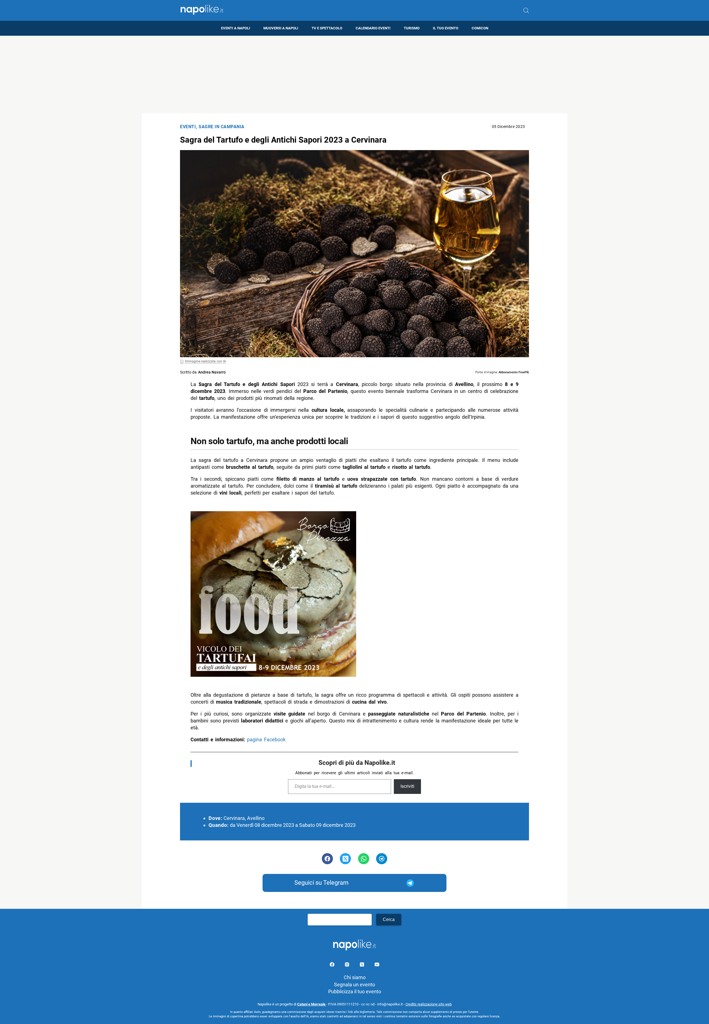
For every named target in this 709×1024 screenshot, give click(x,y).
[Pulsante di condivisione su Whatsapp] (363, 858)
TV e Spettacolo (327, 28)
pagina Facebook (266, 739)
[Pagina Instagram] (347, 965)
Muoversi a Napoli (280, 28)
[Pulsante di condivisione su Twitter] (345, 858)
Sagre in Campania (222, 126)
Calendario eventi (373, 28)
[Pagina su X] (362, 965)
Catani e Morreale (311, 1004)
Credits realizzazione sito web (428, 1004)
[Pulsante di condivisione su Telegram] (381, 858)
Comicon (480, 28)
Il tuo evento (445, 28)
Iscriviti (407, 786)
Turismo (412, 28)
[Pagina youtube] (377, 965)
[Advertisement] (354, 74)
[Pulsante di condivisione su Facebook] (327, 858)
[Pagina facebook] (332, 965)
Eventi (188, 126)
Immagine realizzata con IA (205, 361)
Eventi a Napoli (235, 28)
